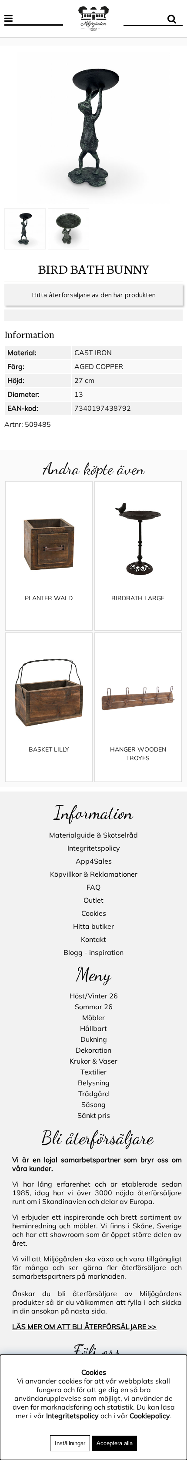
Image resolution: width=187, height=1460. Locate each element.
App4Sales (94, 861)
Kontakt (93, 939)
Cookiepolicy (150, 1415)
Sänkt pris (93, 1115)
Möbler (93, 1017)
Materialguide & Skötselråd (93, 835)
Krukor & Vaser (93, 1061)
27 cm (84, 380)
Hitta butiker (93, 926)
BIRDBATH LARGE (137, 598)
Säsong (93, 1104)
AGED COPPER (98, 366)
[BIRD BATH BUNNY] (93, 128)
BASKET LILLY (49, 749)
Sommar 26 (94, 1006)
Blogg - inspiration (93, 952)
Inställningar (70, 1443)
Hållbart (93, 1028)
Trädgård (93, 1093)
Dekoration (93, 1050)
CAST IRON (93, 352)
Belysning (94, 1082)
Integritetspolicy (93, 848)
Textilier (93, 1072)
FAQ (93, 887)
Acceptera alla (115, 1443)
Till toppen (17, 41)
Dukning (93, 1039)
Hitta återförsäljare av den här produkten (94, 294)
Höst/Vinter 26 (94, 995)
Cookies (93, 913)
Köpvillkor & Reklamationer (93, 874)
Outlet (93, 900)
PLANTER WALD (49, 598)
